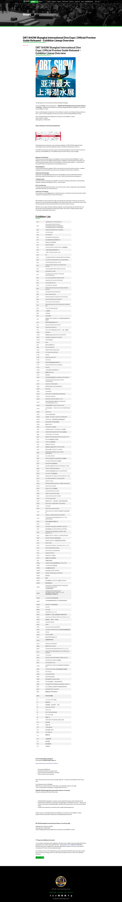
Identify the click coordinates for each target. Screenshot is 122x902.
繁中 (98, 1)
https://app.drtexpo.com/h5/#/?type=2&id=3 (47, 763)
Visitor (48, 1)
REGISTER (90, 1)
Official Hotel (65, 1)
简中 (96, 1)
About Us (71, 1)
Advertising (60, 892)
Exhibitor (54, 1)
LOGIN (86, 1)
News (82, 1)
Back (40, 857)
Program (59, 1)
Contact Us (77, 1)
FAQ (65, 892)
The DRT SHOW (52, 892)
